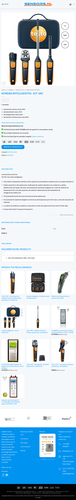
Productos (19, 90)
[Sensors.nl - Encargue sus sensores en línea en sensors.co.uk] (38, 4)
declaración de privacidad (54, 495)
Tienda (10, 90)
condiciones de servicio (68, 495)
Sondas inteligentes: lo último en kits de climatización (37, 297)
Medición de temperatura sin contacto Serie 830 (60, 297)
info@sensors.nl (67, 451)
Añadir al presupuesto (13, 147)
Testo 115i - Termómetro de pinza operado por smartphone (62, 365)
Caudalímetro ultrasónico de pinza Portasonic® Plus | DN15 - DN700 (62, 331)
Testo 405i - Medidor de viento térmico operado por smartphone (37, 331)
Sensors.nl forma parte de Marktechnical (21, 491)
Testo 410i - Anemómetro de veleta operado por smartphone (37, 365)
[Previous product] (7, 100)
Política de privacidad (23, 493)
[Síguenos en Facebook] (3, 475)
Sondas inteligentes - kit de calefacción (10, 331)
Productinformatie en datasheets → (13, 122)
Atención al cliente (62, 491)
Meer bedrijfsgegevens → (68, 473)
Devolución (36, 493)
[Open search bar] (74, 4)
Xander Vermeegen (49, 437)
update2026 (10, 155)
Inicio (3, 90)
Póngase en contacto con (51, 493)
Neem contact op (38, 136)
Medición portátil (33, 90)
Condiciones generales (46, 491)
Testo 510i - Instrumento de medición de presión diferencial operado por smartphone (11, 298)
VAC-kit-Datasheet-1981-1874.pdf (21, 258)
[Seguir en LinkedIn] (7, 475)
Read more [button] (47, 454)
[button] (4, 4)
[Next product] (3, 100)
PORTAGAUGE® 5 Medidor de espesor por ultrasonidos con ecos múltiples (12, 366)
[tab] (38, 253)
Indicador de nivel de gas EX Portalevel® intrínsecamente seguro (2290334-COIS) (10, 402)
